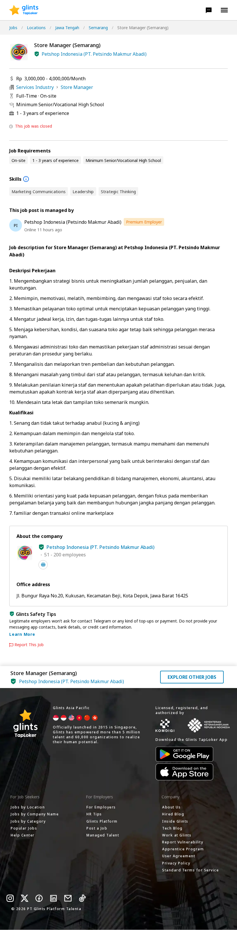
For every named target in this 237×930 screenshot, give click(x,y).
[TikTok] (82, 898)
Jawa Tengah (67, 27)
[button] (208, 10)
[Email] (68, 898)
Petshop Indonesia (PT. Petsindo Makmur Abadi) (94, 54)
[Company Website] (43, 564)
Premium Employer (144, 222)
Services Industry (35, 87)
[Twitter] (24, 898)
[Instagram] (10, 898)
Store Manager (77, 87)
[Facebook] (39, 898)
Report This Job (29, 644)
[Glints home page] (23, 10)
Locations (36, 27)
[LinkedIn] (53, 898)
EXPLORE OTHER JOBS (192, 677)
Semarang (98, 27)
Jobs (13, 27)
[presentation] (23, 10)
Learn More (22, 634)
